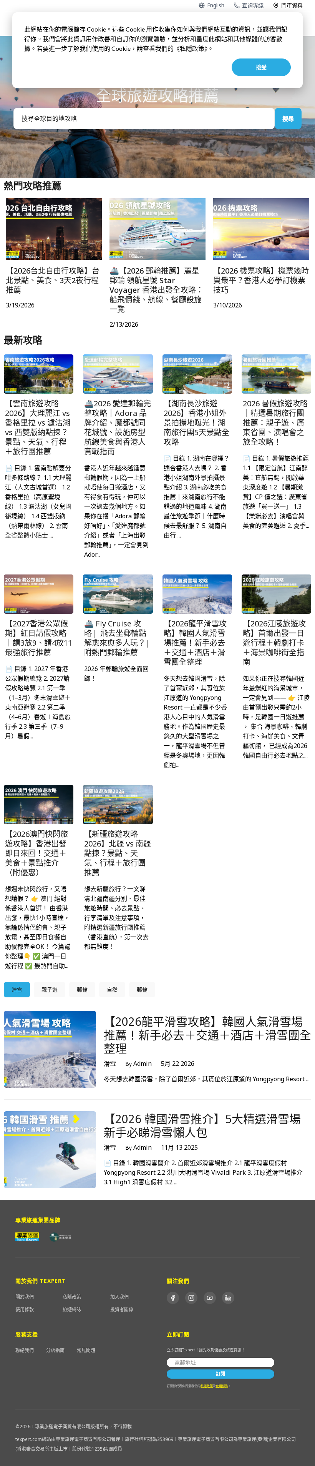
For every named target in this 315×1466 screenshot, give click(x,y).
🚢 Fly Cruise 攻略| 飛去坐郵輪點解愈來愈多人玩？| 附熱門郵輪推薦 (117, 638)
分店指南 (55, 1350)
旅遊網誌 (72, 1309)
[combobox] (144, 118)
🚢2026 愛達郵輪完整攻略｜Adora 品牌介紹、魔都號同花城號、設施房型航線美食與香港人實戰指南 (117, 427)
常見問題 (86, 1350)
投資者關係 (121, 1309)
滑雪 (110, 1063)
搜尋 (288, 118)
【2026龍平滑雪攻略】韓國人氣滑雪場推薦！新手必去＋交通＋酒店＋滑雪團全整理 (195, 642)
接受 (261, 67)
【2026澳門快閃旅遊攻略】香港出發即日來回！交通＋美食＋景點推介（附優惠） (36, 853)
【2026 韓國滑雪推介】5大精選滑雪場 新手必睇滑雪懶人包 (202, 1125)
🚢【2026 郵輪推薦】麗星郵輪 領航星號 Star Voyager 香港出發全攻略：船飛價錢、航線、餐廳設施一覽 (156, 290)
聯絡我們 (24, 1350)
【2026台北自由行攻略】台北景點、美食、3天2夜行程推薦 (52, 280)
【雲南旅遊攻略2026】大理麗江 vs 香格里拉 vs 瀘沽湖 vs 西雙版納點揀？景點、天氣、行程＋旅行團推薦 (37, 427)
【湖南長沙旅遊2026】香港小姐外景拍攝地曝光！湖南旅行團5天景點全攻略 (196, 422)
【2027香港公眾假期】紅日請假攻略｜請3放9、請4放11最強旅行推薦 (38, 638)
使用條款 (24, 1309)
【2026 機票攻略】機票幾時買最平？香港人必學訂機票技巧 (261, 280)
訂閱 (220, 1374)
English (215, 5)
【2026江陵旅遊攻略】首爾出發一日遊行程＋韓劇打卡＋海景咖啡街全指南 (274, 642)
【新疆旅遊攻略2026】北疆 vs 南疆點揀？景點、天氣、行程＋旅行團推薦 (117, 853)
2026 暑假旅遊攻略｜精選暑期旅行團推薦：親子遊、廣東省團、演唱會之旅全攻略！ (275, 422)
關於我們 (24, 1297)
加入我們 (119, 1297)
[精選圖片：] (38, 373)
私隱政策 (72, 1297)
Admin (138, 1063)
